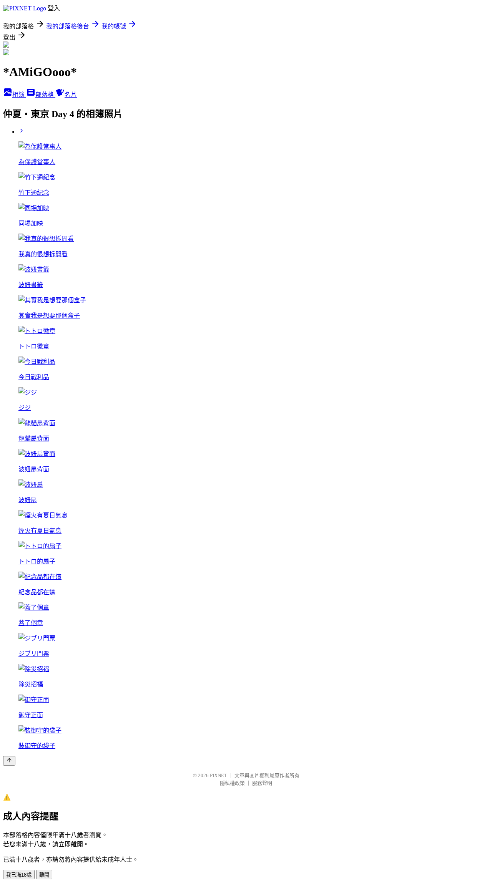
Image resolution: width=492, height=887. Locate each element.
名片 (71, 94)
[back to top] (9, 761)
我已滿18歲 (19, 875)
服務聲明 (262, 783)
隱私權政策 (232, 783)
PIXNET (218, 775)
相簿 (19, 94)
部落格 (45, 94)
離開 (44, 875)
